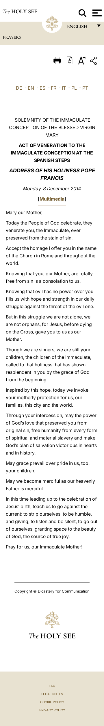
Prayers (12, 37)
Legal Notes (52, 694)
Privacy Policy (52, 710)
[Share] (94, 62)
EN (31, 88)
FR (53, 88)
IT (64, 88)
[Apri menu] (96, 13)
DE (19, 88)
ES (42, 88)
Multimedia (52, 199)
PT (85, 88)
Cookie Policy (52, 702)
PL (74, 88)
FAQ (52, 686)
